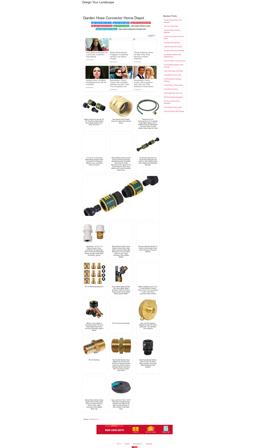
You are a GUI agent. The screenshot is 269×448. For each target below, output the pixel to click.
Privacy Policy (137, 444)
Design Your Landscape (98, 2)
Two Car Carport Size (171, 26)
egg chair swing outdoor (121, 23)
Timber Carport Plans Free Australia (173, 21)
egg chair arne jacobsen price (140, 23)
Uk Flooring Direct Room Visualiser (172, 102)
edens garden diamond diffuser (106, 29)
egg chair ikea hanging (121, 26)
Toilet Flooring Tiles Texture (173, 46)
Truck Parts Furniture (171, 89)
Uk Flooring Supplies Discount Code (174, 37)
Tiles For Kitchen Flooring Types (174, 61)
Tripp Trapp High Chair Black (173, 71)
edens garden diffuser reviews (140, 26)
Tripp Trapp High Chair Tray (173, 93)
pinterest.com (94, 419)
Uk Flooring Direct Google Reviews (172, 80)
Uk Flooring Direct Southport (173, 97)
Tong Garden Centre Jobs (172, 75)
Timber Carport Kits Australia (173, 85)
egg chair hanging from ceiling (102, 26)
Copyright (149, 444)
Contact (126, 444)
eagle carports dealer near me (101, 23)
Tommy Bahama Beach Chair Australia (173, 66)
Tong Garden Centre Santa (173, 107)
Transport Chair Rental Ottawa (174, 50)
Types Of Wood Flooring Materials (172, 31)
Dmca (119, 444)
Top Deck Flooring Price (172, 42)
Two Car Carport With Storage (174, 111)
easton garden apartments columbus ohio (132, 29)
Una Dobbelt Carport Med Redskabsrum (172, 55)
